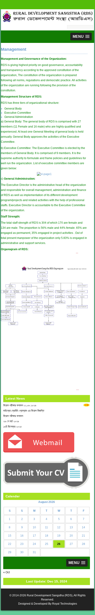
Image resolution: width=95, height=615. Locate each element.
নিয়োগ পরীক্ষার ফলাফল (13, 416)
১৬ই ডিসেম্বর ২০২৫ (12, 426)
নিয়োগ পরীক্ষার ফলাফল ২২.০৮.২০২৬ (19, 405)
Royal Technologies (64, 603)
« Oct (6, 572)
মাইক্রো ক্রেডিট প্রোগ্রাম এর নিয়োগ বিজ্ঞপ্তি (23, 410)
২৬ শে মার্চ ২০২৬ (11, 421)
